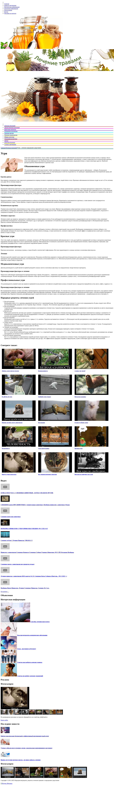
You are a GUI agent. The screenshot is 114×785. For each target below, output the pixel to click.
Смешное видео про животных (11, 516)
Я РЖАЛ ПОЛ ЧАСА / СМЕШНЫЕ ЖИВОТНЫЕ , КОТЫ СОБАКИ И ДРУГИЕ (27, 493)
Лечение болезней (9, 125)
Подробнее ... (5, 591)
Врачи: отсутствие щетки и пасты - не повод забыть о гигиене (21, 760)
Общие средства (9, 137)
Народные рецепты (10, 129)
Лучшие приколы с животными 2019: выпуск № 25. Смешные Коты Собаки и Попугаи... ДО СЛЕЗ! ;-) (34, 576)
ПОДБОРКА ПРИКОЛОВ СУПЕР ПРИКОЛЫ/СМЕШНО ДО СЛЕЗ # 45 (24, 528)
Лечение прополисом (10, 135)
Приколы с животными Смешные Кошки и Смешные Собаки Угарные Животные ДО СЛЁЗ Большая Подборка (37, 552)
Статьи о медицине (10, 144)
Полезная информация (11, 8)
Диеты (6, 140)
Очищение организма (10, 131)
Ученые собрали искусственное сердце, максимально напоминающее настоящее (26, 748)
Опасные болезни (9, 142)
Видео (6, 12)
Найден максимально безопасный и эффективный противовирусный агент (25, 736)
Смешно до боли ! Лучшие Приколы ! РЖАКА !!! (17, 540)
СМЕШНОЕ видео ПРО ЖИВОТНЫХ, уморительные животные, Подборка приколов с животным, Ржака (35, 505)
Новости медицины (10, 5)
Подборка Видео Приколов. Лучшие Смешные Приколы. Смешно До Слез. (25, 588)
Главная (6, 4)
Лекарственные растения (12, 127)
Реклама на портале (10, 13)
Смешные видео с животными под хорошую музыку (17, 564)
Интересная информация (11, 7)
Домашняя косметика (10, 139)
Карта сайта (4, 720)
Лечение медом (9, 133)
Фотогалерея (8, 10)
